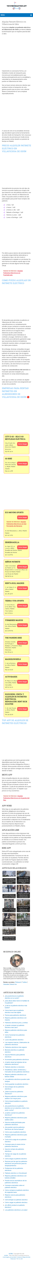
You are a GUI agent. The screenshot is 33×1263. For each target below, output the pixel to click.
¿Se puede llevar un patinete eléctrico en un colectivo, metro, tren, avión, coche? (17, 1108)
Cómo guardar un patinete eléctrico (16, 1084)
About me (13, 984)
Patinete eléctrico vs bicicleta (14, 1067)
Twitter (24, 982)
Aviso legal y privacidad (9, 1257)
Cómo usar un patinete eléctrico (15, 1132)
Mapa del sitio (26, 1257)
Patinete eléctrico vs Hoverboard (16, 1173)
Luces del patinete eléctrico (14, 1040)
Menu (3, 15)
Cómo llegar (22, 444)
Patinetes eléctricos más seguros (16, 1047)
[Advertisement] (16, 53)
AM (22, 1259)
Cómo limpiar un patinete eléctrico (16, 1200)
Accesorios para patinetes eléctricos (17, 1059)
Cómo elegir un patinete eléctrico (16, 1159)
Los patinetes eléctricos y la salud (16, 1210)
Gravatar (6, 984)
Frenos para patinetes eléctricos (15, 1015)
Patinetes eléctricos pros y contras (16, 1022)
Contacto (19, 1257)
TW (17, 1259)
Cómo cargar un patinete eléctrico (16, 1202)
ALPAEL (11, 1253)
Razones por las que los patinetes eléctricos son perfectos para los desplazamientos (16, 1163)
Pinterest (18, 982)
